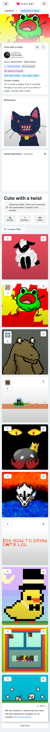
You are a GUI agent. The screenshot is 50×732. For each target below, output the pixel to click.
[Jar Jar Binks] (25, 352)
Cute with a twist (30, 11)
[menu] (6, 3)
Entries (10, 218)
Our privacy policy (23, 717)
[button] (43, 47)
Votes (39, 218)
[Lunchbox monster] (25, 650)
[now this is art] (25, 304)
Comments (25, 218)
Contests (9, 11)
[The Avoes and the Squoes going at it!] (25, 697)
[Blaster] (25, 494)
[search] (44, 3)
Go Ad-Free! (28, 154)
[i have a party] (25, 596)
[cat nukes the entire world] (25, 542)
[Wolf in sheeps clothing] (25, 257)
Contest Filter (14, 229)
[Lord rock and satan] (25, 447)
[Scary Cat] (25, 125)
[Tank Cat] (25, 399)
